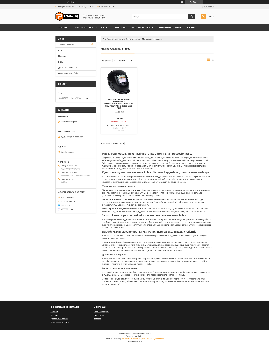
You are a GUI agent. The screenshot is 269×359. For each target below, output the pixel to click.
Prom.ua (147, 334)
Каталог (97, 319)
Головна (62, 27)
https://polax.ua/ (67, 197)
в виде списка (212, 60)
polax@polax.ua (68, 201)
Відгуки (191, 27)
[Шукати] (191, 16)
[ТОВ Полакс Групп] (67, 20)
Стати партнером (101, 312)
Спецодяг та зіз (133, 39)
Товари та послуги (82, 27)
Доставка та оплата (142, 27)
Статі (60, 50)
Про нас (105, 27)
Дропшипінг (99, 315)
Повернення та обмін (170, 27)
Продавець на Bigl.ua (134, 336)
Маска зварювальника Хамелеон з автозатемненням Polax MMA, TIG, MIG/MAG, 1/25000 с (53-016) (119, 103)
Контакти (120, 27)
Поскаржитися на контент (131, 339)
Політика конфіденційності (153, 339)
